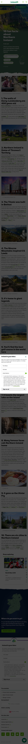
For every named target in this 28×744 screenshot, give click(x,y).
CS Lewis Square (9, 267)
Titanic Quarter (20, 210)
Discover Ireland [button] (7, 630)
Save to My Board (20, 7)
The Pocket (21, 507)
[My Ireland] (23, 2)
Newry (21, 548)
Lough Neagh (13, 399)
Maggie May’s (5, 507)
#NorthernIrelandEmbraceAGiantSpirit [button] (11, 56)
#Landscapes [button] (7, 59)
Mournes (3, 257)
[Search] (26, 2)
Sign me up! (6, 389)
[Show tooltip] (26, 373)
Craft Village (21, 116)
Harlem (13, 507)
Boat (10, 220)
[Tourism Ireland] (14, 2)
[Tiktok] (22, 734)
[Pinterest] (12, 734)
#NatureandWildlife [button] (8, 62)
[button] (26, 357)
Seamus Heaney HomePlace (10, 460)
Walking (3, 220)
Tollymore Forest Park (7, 161)
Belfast (6, 214)
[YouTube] (17, 734)
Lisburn (3, 548)
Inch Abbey (20, 161)
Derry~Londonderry (6, 105)
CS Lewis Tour (14, 264)
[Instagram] (8, 734)
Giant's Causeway (8, 305)
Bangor (7, 547)
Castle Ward (11, 163)
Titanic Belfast (10, 216)
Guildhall (3, 116)
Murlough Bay (10, 159)
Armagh (18, 547)
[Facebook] (3, 734)
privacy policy (16, 385)
